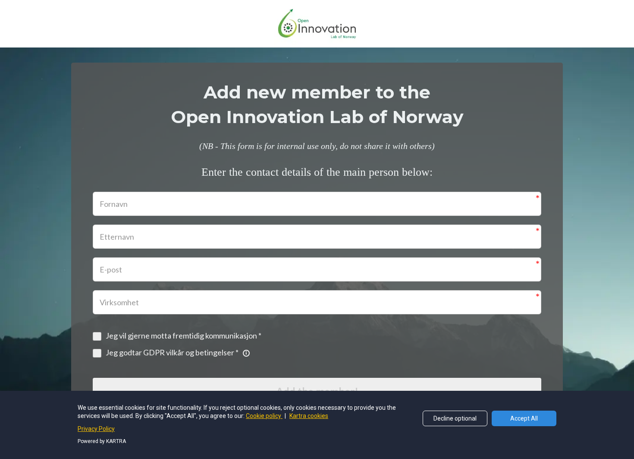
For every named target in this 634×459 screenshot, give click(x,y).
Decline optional (455, 418)
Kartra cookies (308, 415)
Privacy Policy (96, 428)
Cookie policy (264, 415)
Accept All (524, 418)
